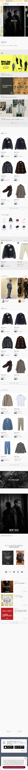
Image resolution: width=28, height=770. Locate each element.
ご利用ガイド (8, 731)
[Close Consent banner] (26, 758)
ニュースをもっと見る (14, 622)
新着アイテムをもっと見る (14, 208)
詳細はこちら (23, 750)
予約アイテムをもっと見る (14, 383)
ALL (18, 3)
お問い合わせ (20, 731)
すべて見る (25, 240)
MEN (25, 3)
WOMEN (21, 3)
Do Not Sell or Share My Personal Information (14, 767)
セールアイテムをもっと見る (14, 464)
